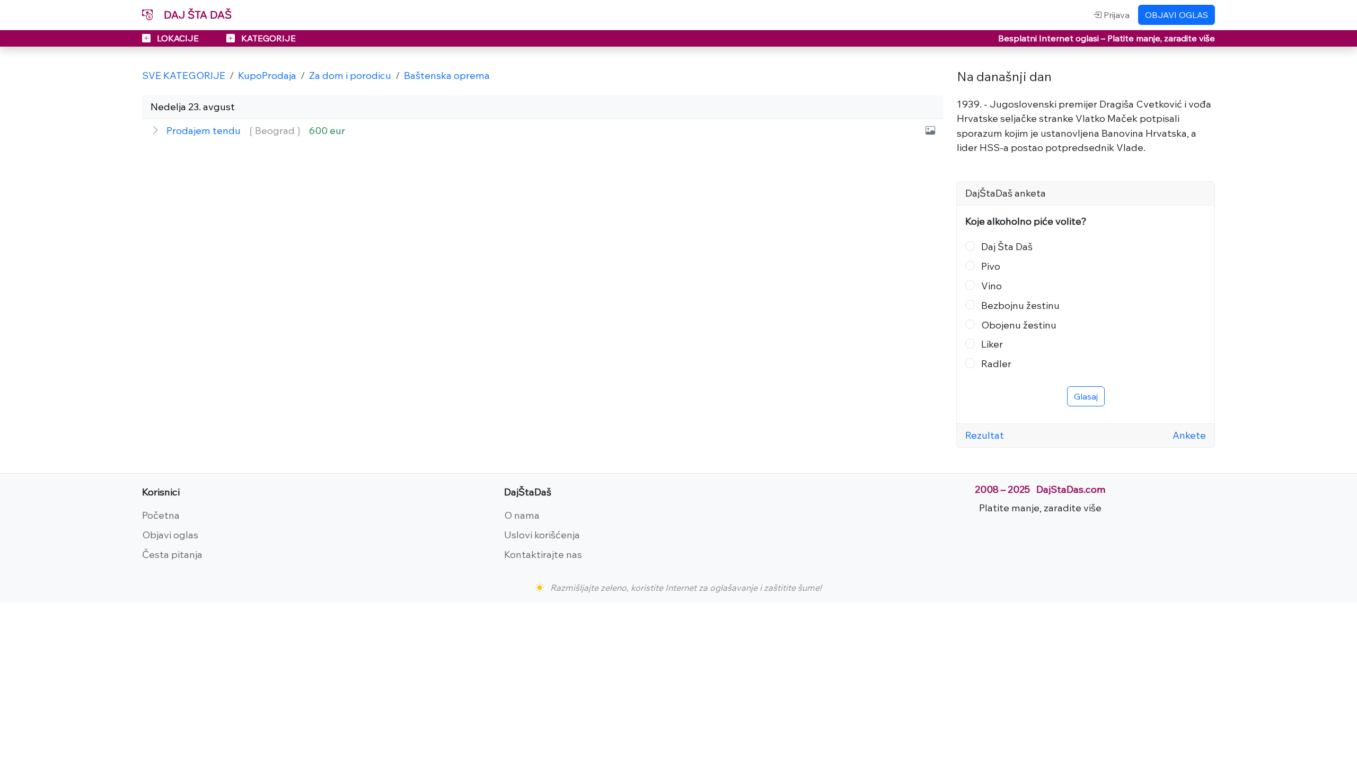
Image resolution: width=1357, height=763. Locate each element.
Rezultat (984, 435)
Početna (161, 515)
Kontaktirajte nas (543, 554)
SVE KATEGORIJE (183, 75)
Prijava (1116, 15)
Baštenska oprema (447, 75)
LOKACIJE (178, 38)
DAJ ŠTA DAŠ (196, 14)
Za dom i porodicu (350, 75)
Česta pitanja (172, 554)
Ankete (1189, 435)
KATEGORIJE (267, 38)
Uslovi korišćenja (542, 534)
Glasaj (1086, 396)
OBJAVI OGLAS (1176, 15)
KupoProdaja (267, 75)
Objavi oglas (170, 534)
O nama (522, 515)
